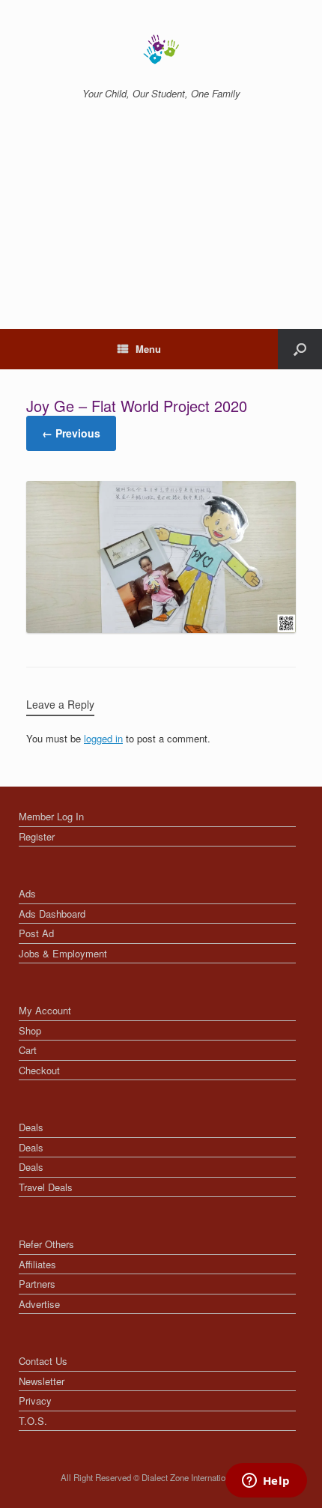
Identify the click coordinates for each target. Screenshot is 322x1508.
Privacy (35, 1400)
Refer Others (46, 1244)
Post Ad (36, 933)
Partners (37, 1284)
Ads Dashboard (52, 913)
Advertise (39, 1304)
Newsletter (41, 1381)
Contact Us (43, 1361)
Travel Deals (46, 1187)
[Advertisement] (161, 231)
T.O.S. (33, 1421)
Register (37, 836)
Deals (31, 1127)
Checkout (39, 1070)
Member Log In (51, 816)
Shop (30, 1030)
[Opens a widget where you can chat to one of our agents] (266, 1482)
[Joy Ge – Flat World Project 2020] (161, 629)
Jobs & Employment (63, 953)
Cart (28, 1050)
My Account (45, 1010)
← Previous (71, 433)
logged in (103, 738)
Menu (148, 349)
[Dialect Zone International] (161, 49)
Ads (27, 893)
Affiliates (37, 1264)
